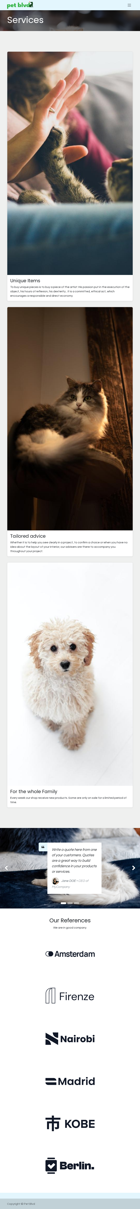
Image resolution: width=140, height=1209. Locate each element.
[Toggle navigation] (129, 5)
